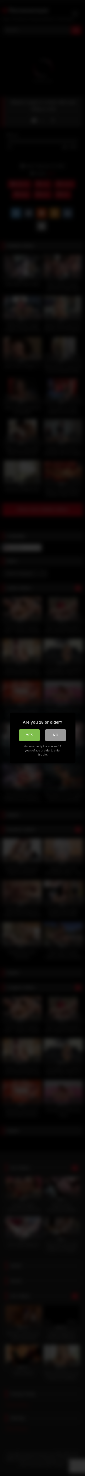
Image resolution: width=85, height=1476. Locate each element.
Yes (29, 735)
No (55, 735)
